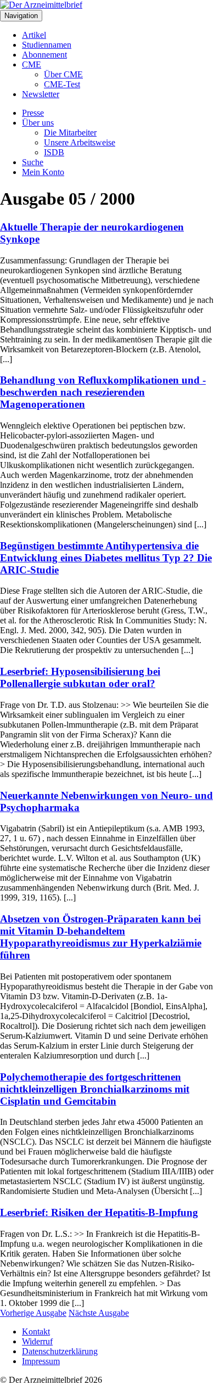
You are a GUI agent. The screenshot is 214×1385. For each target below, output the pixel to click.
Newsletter (40, 94)
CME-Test (62, 84)
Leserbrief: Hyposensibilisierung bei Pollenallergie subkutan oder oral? (80, 677)
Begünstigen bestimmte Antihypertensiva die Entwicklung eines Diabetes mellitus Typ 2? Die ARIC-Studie (106, 558)
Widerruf (37, 1341)
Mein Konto (43, 172)
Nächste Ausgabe (99, 1313)
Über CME (63, 74)
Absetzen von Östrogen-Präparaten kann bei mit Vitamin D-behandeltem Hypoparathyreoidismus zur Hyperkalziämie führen (100, 937)
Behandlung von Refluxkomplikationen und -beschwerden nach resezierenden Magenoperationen (103, 392)
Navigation (21, 16)
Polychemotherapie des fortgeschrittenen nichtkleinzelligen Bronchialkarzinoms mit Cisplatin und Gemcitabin (94, 1089)
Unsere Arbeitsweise (79, 142)
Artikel (34, 35)
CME (31, 64)
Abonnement (44, 54)
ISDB (54, 152)
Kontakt (36, 1331)
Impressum (41, 1361)
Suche (32, 162)
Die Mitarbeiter (70, 132)
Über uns (38, 122)
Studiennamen (46, 44)
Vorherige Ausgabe (33, 1313)
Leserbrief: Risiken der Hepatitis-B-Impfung (99, 1212)
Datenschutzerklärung (60, 1351)
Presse (33, 112)
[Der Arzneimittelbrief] (41, 4)
